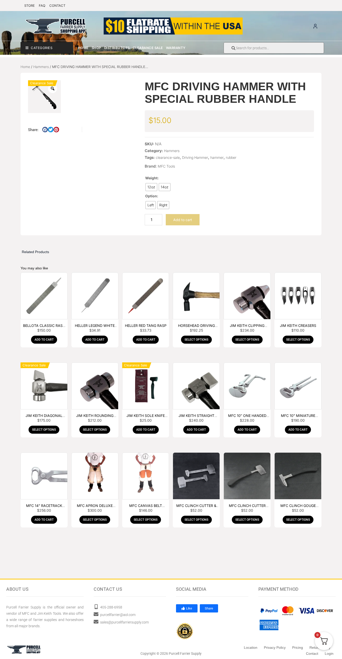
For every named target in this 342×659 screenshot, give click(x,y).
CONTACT (57, 6)
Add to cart (182, 220)
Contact (312, 653)
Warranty (176, 48)
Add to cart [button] (44, 339)
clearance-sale (168, 157)
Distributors (117, 48)
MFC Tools (166, 166)
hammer (217, 157)
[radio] (151, 187)
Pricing (297, 647)
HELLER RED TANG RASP (145, 325)
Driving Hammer (195, 157)
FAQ (42, 6)
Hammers (41, 67)
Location (250, 647)
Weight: (152, 178)
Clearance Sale (148, 48)
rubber (231, 157)
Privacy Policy (275, 647)
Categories (41, 48)
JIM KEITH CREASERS (298, 325)
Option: (151, 196)
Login (329, 653)
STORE (29, 6)
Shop (96, 48)
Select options (196, 339)
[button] (45, 130)
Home (83, 48)
